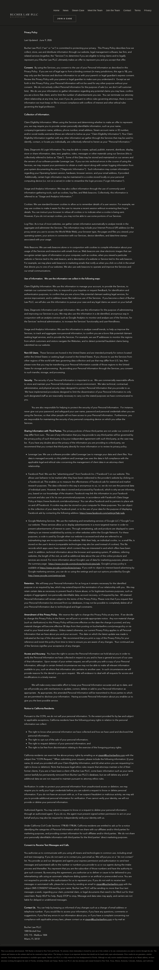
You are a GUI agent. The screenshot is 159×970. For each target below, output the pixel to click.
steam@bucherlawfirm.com (111, 755)
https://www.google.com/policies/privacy (60, 567)
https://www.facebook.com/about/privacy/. (58, 501)
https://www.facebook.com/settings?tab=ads (102, 513)
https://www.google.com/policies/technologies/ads (74, 563)
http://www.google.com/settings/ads (46, 575)
